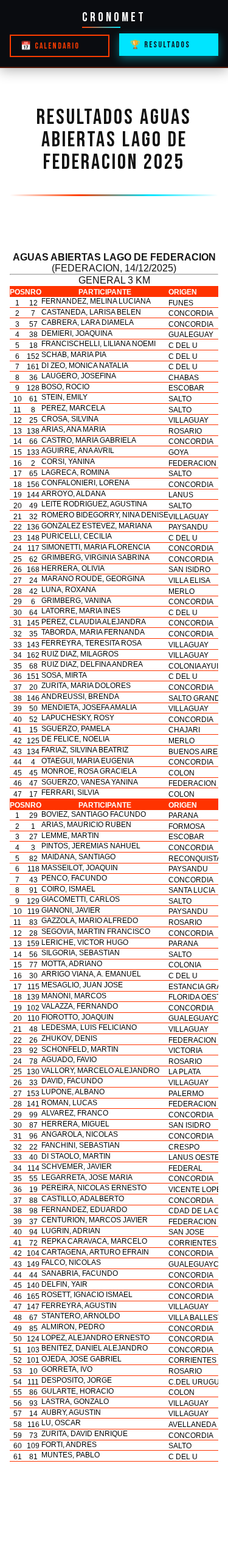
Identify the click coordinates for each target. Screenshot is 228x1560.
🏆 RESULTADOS (160, 45)
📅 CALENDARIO (50, 46)
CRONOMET (114, 17)
